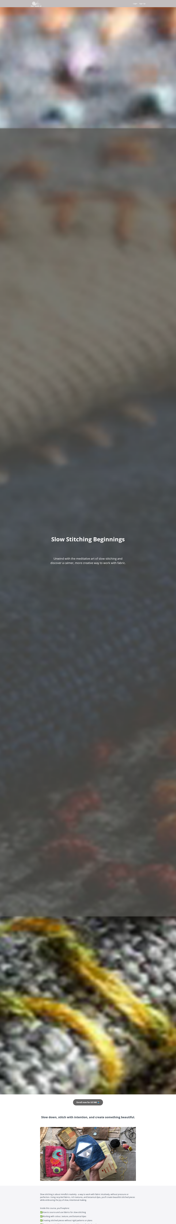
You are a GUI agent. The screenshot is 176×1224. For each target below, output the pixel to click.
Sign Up (142, 3)
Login (135, 3)
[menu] (138, 3)
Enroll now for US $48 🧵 (88, 1102)
